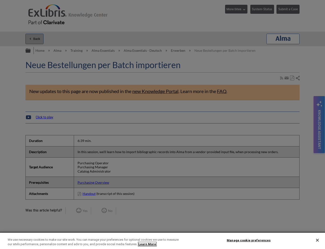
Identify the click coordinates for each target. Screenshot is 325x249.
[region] (162, 241)
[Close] (317, 240)
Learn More (147, 244)
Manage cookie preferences (249, 240)
